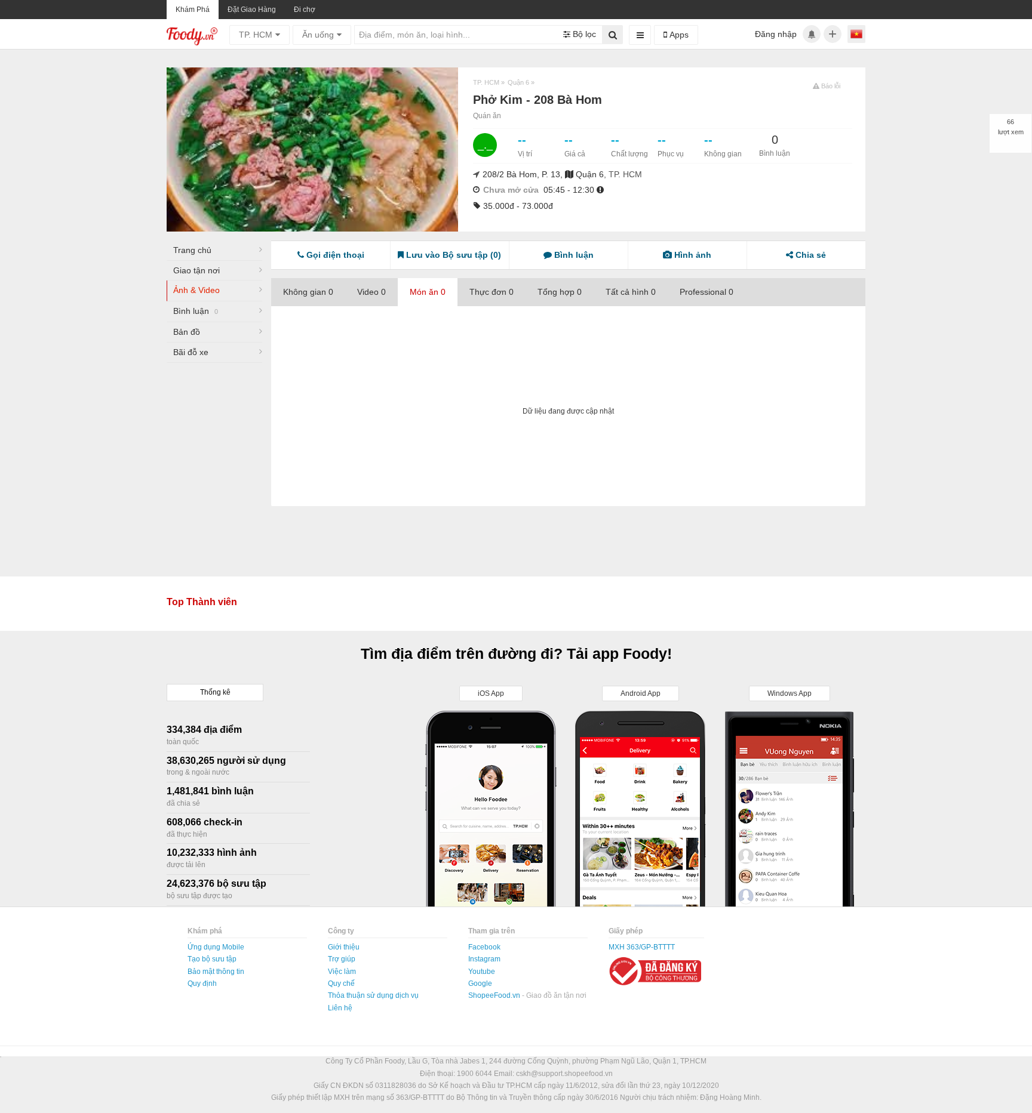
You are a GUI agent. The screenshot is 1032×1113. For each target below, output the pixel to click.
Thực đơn (491, 292)
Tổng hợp (560, 292)
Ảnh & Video (196, 290)
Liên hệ (340, 1008)
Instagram (484, 959)
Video (371, 292)
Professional (706, 292)
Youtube (481, 971)
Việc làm (342, 971)
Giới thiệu (344, 947)
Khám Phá (193, 9)
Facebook (484, 947)
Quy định (202, 983)
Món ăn (428, 292)
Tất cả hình (631, 292)
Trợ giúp (341, 959)
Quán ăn (487, 116)
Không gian (308, 292)
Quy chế (341, 983)
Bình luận (195, 311)
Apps (678, 34)
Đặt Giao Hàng (252, 9)
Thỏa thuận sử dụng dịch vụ (373, 995)
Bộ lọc (583, 34)
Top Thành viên (202, 602)
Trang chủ (192, 250)
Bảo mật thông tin (216, 971)
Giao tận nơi (196, 270)
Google (480, 983)
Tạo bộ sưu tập (212, 959)
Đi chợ (304, 9)
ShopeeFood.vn (495, 995)
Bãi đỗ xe (190, 352)
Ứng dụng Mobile (216, 947)
